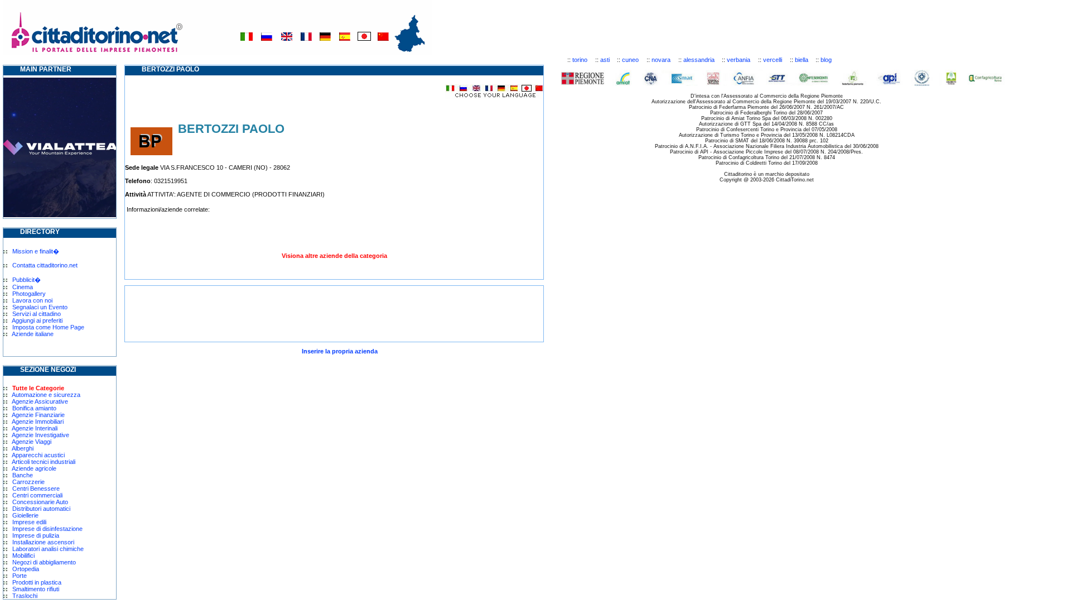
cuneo (630, 59)
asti (605, 59)
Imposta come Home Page (48, 327)
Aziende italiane (33, 334)
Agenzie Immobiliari (38, 421)
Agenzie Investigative (40, 435)
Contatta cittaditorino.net (45, 265)
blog (826, 59)
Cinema (22, 287)
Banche (22, 475)
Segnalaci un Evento (39, 307)
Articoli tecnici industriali (43, 461)
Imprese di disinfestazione (47, 528)
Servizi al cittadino (36, 313)
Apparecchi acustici (38, 455)
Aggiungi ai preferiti (37, 320)
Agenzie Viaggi (31, 441)
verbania (738, 59)
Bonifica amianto (34, 408)
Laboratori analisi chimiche (48, 548)
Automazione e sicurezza (46, 394)
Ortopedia (25, 569)
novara (661, 59)
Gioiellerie (25, 515)
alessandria (699, 59)
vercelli (772, 59)
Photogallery (29, 293)
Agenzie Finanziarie (38, 414)
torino (579, 59)
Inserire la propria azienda (340, 351)
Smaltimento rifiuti (35, 589)
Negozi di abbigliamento (44, 562)
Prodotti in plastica (36, 582)
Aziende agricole (34, 468)
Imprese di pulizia (35, 535)
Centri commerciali (37, 495)
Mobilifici (23, 555)
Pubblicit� (26, 279)
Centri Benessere (36, 488)
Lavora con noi (32, 300)
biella (801, 59)
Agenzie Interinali (34, 428)
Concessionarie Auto (40, 502)
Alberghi (22, 448)
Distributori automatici (41, 508)
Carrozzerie (28, 481)
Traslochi (24, 595)
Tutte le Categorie (38, 388)
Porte (19, 575)
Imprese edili (29, 522)
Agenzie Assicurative (40, 401)
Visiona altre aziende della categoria (334, 255)
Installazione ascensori (43, 542)
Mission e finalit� (35, 251)
